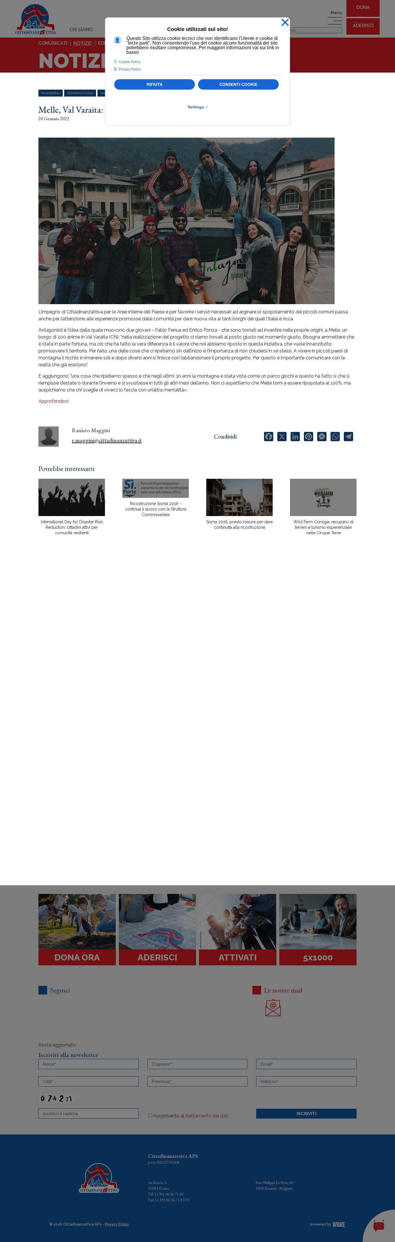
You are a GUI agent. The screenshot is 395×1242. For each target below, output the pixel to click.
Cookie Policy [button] (130, 62)
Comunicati (52, 43)
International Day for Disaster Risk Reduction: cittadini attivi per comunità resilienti (72, 527)
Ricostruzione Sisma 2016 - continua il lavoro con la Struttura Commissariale (155, 509)
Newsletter (50, 93)
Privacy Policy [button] (130, 69)
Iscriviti (306, 1113)
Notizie (82, 43)
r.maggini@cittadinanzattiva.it (107, 440)
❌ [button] (285, 22)
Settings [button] (198, 107)
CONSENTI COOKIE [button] (238, 84)
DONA (363, 7)
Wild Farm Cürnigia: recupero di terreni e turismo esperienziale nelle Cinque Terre (323, 527)
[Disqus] (197, 641)
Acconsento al (190, 1116)
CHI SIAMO (81, 29)
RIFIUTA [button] (155, 84)
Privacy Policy (117, 1224)
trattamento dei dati (206, 1116)
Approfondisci (53, 401)
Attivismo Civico (80, 93)
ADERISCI (363, 25)
